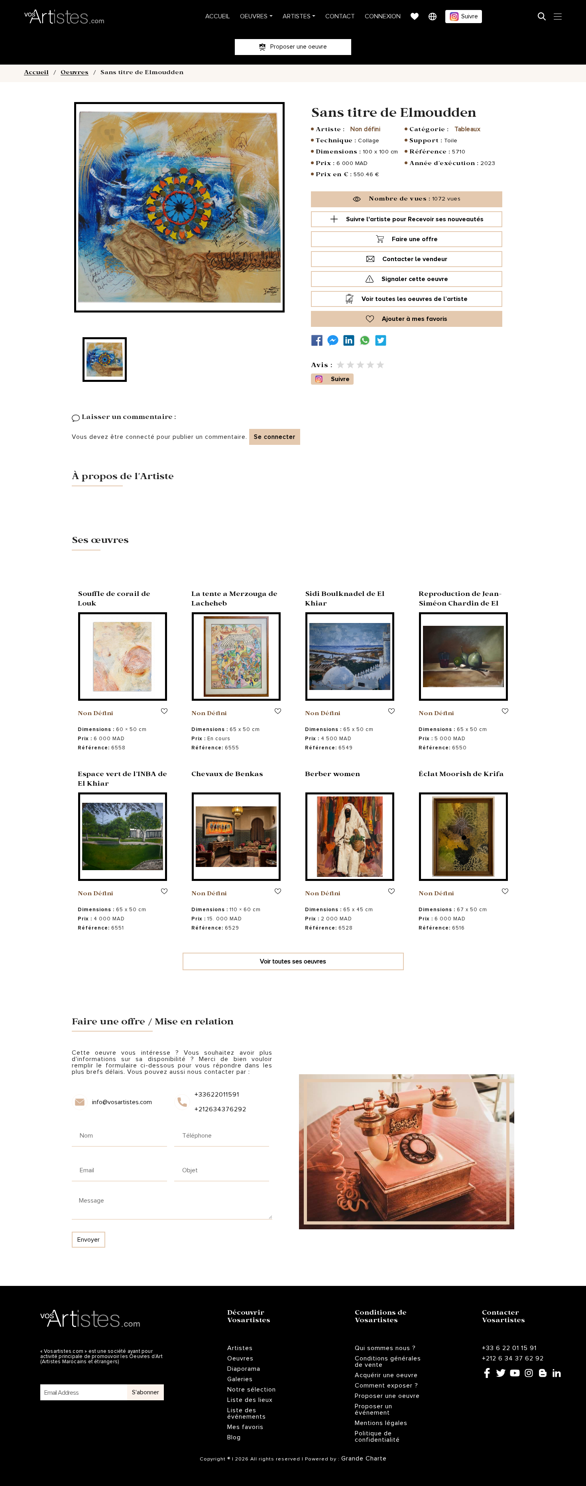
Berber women (332, 775)
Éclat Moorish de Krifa (461, 775)
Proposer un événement (373, 1409)
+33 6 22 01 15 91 (509, 1348)
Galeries (240, 1379)
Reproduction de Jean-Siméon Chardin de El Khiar (460, 604)
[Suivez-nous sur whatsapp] (367, 340)
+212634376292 (220, 1109)
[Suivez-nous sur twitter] (383, 340)
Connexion (383, 16)
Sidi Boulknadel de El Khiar (345, 600)
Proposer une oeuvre (387, 1396)
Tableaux (467, 129)
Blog (234, 1437)
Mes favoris (245, 1427)
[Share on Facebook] (319, 340)
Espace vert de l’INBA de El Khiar (122, 780)
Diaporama (243, 1369)
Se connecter (274, 437)
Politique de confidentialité (377, 1436)
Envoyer (88, 1239)
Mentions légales (381, 1423)
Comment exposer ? (386, 1385)
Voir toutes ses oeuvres (293, 961)
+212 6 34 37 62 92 (513, 1358)
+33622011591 (217, 1094)
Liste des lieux (250, 1400)
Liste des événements (246, 1413)
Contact (340, 16)
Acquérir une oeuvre (386, 1375)
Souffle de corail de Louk (114, 600)
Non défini (365, 129)
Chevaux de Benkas (227, 775)
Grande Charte (364, 1458)
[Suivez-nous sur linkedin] (351, 340)
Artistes (297, 16)
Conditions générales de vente (388, 1361)
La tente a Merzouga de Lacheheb (234, 600)
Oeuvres (253, 16)
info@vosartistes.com (122, 1102)
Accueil (217, 16)
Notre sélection (251, 1389)
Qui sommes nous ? (385, 1348)
